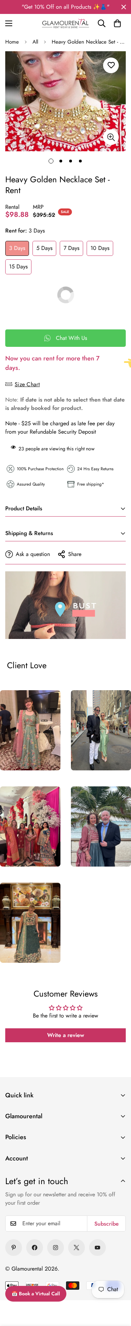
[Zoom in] (111, 137)
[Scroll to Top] (117, 1275)
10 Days (99, 248)
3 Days (17, 248)
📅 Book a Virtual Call (36, 1293)
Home (12, 42)
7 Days (71, 248)
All (35, 42)
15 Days (18, 266)
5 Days (44, 248)
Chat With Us (71, 338)
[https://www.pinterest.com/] (13, 1247)
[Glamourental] (65, 23)
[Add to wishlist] (111, 65)
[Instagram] (55, 1247)
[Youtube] (97, 1247)
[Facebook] (34, 1247)
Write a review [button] (65, 1035)
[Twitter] (76, 1247)
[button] (117, 23)
